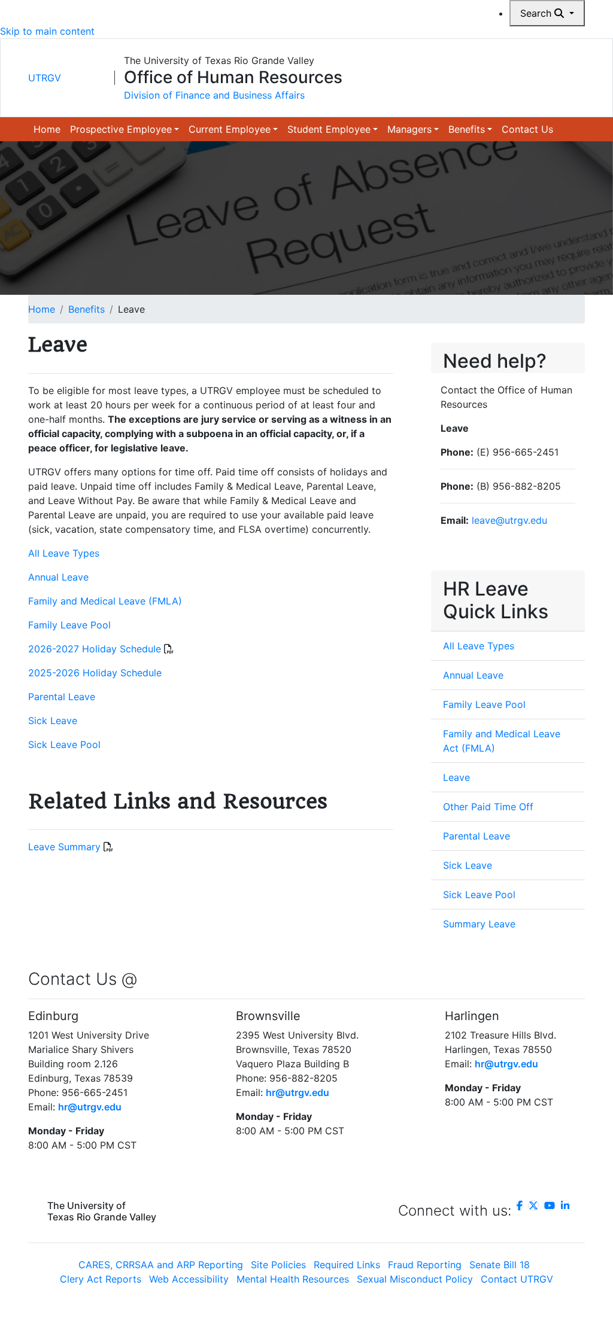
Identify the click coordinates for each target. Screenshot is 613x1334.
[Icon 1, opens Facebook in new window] (519, 1205)
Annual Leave (58, 577)
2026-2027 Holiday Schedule (94, 649)
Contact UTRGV (517, 1279)
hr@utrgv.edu (90, 1107)
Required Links (347, 1265)
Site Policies (278, 1265)
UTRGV (44, 78)
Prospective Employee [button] (121, 129)
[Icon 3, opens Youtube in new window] (550, 1205)
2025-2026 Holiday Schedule (95, 673)
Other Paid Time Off (488, 807)
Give (434, 18)
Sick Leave (52, 720)
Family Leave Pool (69, 625)
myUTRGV (356, 18)
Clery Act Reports (100, 1279)
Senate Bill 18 (499, 1265)
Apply (467, 18)
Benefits (86, 309)
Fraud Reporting (425, 1265)
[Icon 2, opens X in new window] (533, 1205)
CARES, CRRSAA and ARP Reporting (160, 1265)
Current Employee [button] (230, 129)
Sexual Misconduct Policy (415, 1279)
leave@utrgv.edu (509, 520)
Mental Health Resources (292, 1279)
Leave (456, 777)
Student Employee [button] (329, 129)
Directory (302, 18)
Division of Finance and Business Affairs (214, 95)
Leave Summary (64, 847)
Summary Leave (479, 924)
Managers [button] (409, 129)
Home (47, 129)
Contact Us (527, 129)
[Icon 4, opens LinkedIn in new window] (565, 1205)
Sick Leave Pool (64, 744)
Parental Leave (61, 697)
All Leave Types (63, 553)
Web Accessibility (189, 1279)
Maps (402, 18)
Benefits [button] (466, 129)
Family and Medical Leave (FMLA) (105, 601)
